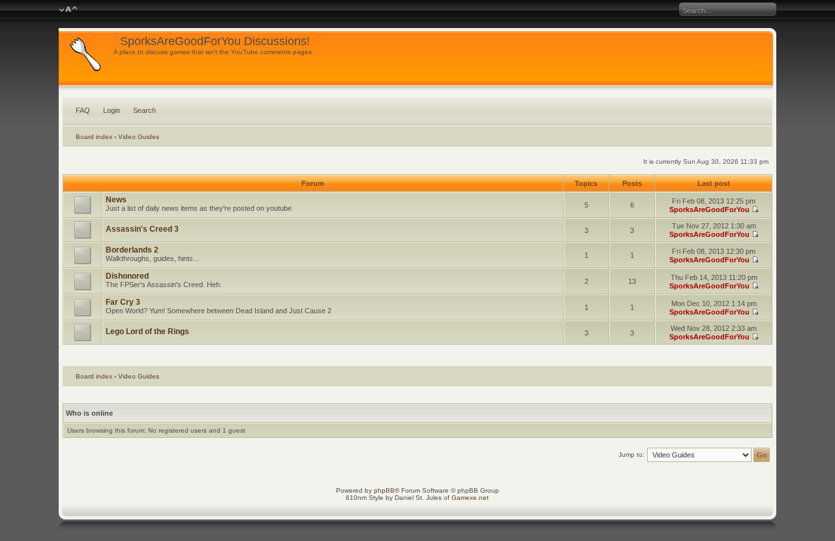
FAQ (83, 110)
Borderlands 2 (132, 250)
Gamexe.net (470, 497)
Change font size (68, 10)
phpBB (384, 490)
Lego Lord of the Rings (147, 331)
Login (111, 110)
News (116, 199)
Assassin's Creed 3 (142, 229)
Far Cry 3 (123, 302)
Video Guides (138, 136)
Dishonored (127, 276)
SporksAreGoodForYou (709, 209)
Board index (94, 136)
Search (144, 110)
